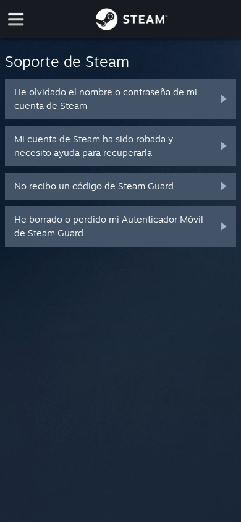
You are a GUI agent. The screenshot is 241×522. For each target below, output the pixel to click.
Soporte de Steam (67, 61)
